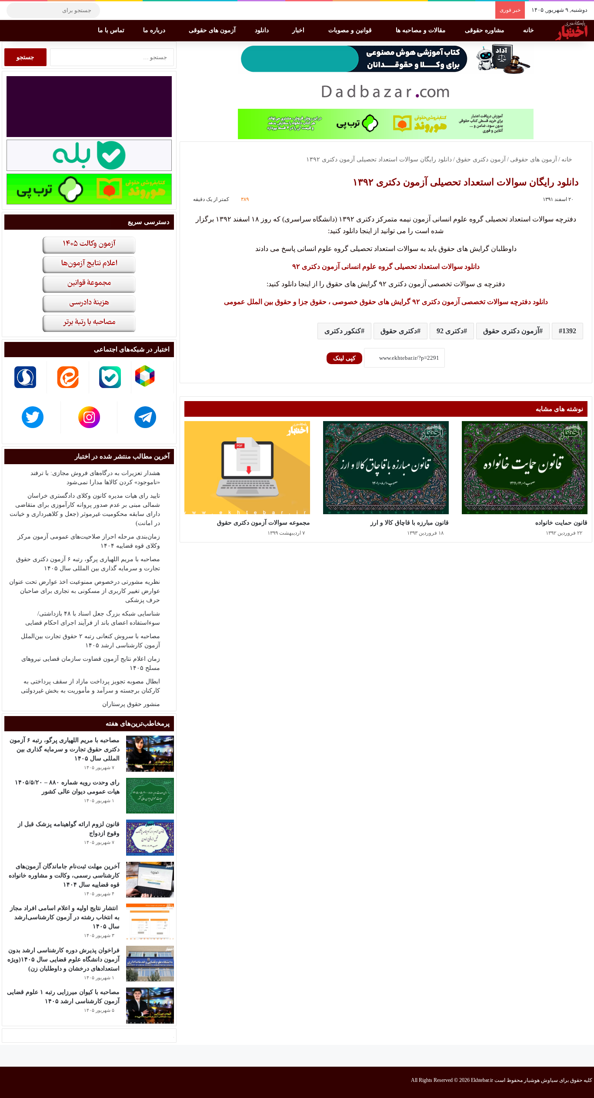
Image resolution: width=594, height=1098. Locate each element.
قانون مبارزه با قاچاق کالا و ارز (409, 522)
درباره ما (155, 30)
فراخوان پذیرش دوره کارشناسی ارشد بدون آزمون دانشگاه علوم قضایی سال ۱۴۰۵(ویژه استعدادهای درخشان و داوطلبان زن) (63, 959)
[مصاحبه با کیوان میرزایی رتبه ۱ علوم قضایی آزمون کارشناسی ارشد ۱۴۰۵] (150, 1006)
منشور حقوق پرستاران (131, 704)
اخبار (299, 30)
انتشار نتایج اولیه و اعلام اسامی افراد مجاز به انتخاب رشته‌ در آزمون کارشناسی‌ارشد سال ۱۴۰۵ (65, 917)
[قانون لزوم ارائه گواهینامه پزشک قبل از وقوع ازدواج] (150, 838)
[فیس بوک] (150, 10)
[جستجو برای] (15, 10)
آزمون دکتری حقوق (481, 159)
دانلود (262, 30)
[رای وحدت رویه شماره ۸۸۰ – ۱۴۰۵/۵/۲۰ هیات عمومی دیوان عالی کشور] (150, 796)
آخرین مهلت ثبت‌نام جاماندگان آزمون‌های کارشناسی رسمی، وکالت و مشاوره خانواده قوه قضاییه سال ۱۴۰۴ (64, 875)
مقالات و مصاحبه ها (421, 30)
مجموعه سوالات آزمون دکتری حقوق (263, 522)
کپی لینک (344, 358)
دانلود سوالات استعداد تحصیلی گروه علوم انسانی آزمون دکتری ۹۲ (386, 266)
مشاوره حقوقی (485, 30)
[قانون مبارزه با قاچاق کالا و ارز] (386, 468)
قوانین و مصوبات (351, 30)
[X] (136, 10)
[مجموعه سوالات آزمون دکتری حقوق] (247, 468)
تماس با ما (112, 30)
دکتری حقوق (398, 331)
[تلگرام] (110, 10)
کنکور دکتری (342, 331)
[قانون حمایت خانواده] (524, 468)
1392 (569, 331)
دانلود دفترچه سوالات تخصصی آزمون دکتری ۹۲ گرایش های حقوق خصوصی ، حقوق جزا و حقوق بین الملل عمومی (386, 301)
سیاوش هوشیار (541, 1080)
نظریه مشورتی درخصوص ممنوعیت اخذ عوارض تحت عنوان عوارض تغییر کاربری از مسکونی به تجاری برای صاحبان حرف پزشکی (84, 591)
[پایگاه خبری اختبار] (571, 30)
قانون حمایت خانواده (561, 522)
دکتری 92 (450, 331)
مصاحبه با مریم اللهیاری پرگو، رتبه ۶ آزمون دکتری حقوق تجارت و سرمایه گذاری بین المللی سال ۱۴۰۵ (65, 749)
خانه (529, 30)
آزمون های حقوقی (213, 30)
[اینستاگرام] (123, 10)
